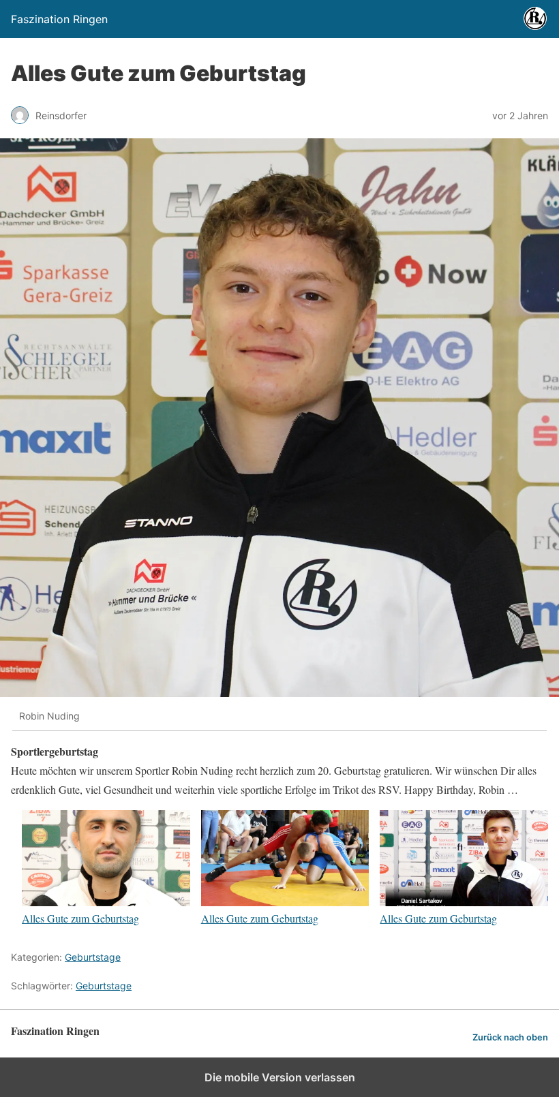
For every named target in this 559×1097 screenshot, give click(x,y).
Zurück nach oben (510, 1037)
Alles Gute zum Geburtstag (80, 918)
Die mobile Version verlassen (280, 1077)
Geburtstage (93, 957)
